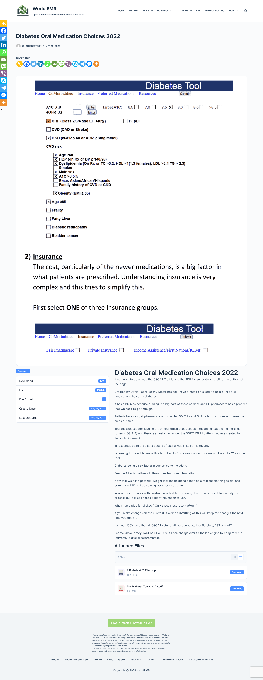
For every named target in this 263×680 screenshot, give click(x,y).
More (232, 10)
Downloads (164, 10)
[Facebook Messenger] (89, 64)
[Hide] (1, 109)
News (146, 10)
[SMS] (61, 64)
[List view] (240, 557)
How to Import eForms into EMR (131, 623)
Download (23, 371)
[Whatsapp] (47, 64)
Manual (134, 10)
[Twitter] (33, 64)
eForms (184, 10)
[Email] (54, 64)
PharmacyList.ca (172, 659)
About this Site (116, 659)
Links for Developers (200, 659)
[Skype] (75, 64)
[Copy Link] (19, 64)
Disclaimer (136, 659)
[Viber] (68, 64)
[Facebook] (26, 64)
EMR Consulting (214, 10)
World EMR (44, 8)
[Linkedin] (40, 64)
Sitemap (152, 659)
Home (121, 10)
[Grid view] (234, 557)
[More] (96, 64)
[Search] (245, 10)
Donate (98, 659)
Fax (198, 10)
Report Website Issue (76, 659)
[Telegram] (82, 64)
